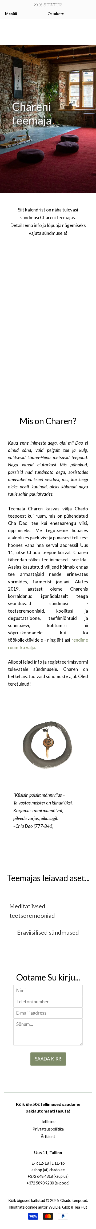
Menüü (11, 13)
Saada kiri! (48, 1059)
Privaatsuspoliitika (48, 1129)
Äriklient (48, 1136)
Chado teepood (73, 1200)
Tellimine (48, 1121)
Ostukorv (55, 13)
